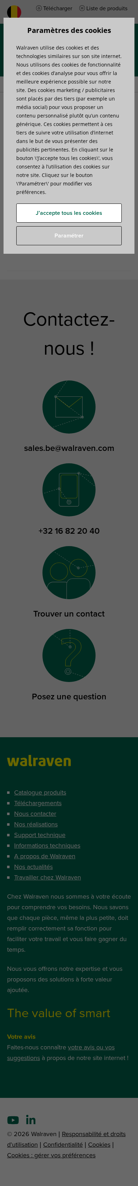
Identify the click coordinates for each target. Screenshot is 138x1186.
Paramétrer (69, 235)
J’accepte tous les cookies (69, 213)
